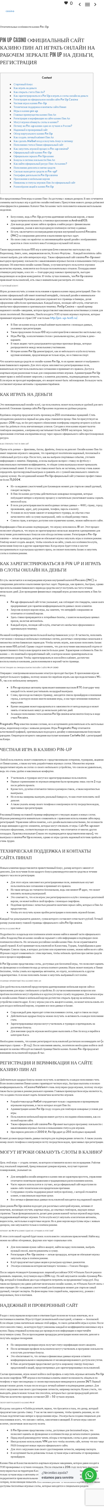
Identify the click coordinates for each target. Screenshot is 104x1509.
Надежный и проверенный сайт (30, 130)
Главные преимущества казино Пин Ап (35, 114)
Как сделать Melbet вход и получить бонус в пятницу (43, 141)
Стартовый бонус (23, 84)
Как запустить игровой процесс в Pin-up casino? (41, 149)
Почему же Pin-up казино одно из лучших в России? (43, 126)
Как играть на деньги (25, 88)
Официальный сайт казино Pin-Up (32, 152)
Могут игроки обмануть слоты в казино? (36, 122)
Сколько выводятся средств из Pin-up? (35, 171)
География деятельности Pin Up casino (36, 175)
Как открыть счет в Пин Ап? (29, 92)
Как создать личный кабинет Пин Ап (34, 137)
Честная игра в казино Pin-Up (30, 103)
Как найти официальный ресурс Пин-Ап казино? (40, 163)
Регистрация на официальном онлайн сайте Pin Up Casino (46, 99)
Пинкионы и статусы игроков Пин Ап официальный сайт (44, 182)
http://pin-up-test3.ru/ (63, 318)
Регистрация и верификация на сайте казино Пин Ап (42, 118)
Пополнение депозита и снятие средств (34, 167)
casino (10, 11)
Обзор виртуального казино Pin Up (33, 133)
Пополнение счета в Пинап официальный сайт (38, 145)
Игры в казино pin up (26, 111)
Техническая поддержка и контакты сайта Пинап (40, 107)
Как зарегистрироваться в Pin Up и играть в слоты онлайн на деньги (51, 96)
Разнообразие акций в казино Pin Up (34, 186)
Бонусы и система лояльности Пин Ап (34, 160)
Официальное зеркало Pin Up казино (34, 156)
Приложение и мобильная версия (32, 179)
